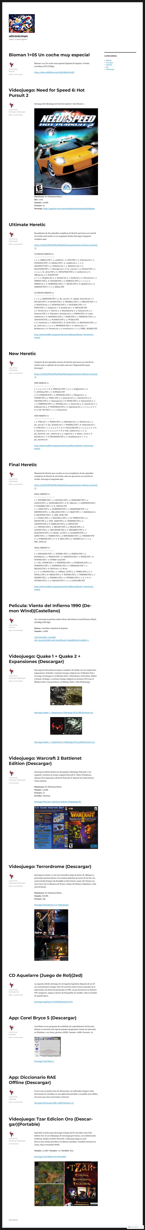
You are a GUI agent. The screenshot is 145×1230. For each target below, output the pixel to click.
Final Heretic (23, 464)
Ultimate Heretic (27, 224)
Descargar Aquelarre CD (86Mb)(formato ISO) (53, 1002)
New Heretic (22, 353)
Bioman (11, 71)
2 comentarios (14, 1144)
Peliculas (12, 627)
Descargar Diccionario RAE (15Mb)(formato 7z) (54, 1103)
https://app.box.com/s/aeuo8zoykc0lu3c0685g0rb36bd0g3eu (69, 208)
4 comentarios (14, 783)
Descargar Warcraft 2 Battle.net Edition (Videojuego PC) (57, 802)
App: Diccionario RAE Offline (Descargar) (32, 1080)
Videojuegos (21, 112)
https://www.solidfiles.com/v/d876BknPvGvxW (54, 72)
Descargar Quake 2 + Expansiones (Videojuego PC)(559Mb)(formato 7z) (64, 742)
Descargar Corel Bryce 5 (44, 1061)
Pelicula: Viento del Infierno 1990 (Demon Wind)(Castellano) (50, 608)
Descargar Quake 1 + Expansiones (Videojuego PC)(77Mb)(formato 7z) (63, 713)
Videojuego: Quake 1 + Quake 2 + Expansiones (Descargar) (44, 659)
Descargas (12, 112)
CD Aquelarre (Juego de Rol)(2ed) (45, 975)
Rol (18, 992)
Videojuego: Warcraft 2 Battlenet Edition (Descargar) (45, 761)
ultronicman (18, 36)
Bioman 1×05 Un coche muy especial (49, 54)
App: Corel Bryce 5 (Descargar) (42, 1017)
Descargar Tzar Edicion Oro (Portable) (50, 1157)
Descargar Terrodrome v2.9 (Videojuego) (51, 905)
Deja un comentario (16, 74)
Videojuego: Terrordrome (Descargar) (50, 866)
